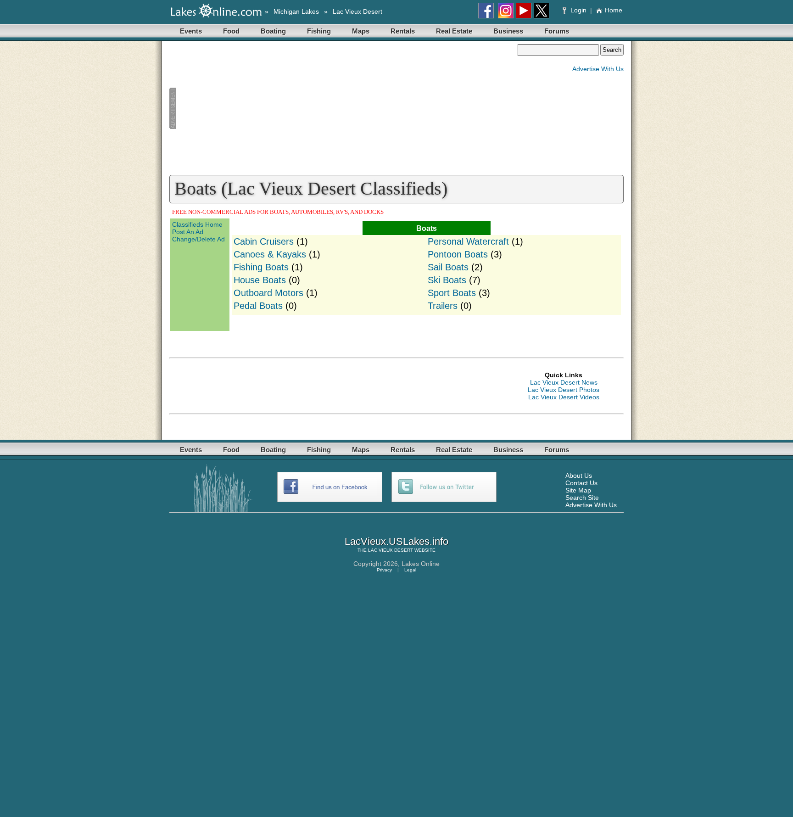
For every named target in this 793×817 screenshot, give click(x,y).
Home (613, 10)
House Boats (260, 280)
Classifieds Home (197, 224)
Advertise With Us (598, 69)
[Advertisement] (343, 108)
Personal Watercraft (468, 241)
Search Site (582, 497)
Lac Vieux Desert (357, 11)
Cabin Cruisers (264, 241)
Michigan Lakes (296, 11)
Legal (410, 569)
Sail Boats (448, 267)
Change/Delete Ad (198, 239)
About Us (578, 475)
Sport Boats (452, 293)
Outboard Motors (268, 293)
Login (578, 10)
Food (231, 31)
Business (508, 31)
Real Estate (454, 31)
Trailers (443, 306)
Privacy (384, 569)
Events (191, 31)
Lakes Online (421, 563)
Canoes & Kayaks (270, 254)
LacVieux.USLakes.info (396, 541)
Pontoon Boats (458, 254)
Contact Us (581, 483)
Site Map (578, 490)
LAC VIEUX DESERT (390, 550)
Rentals (403, 31)
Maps (360, 31)
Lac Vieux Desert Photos (563, 389)
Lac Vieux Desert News (564, 382)
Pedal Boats (258, 306)
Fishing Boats (261, 267)
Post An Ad (187, 231)
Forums (556, 31)
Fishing (319, 31)
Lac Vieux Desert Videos (563, 397)
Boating (273, 31)
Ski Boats (447, 280)
